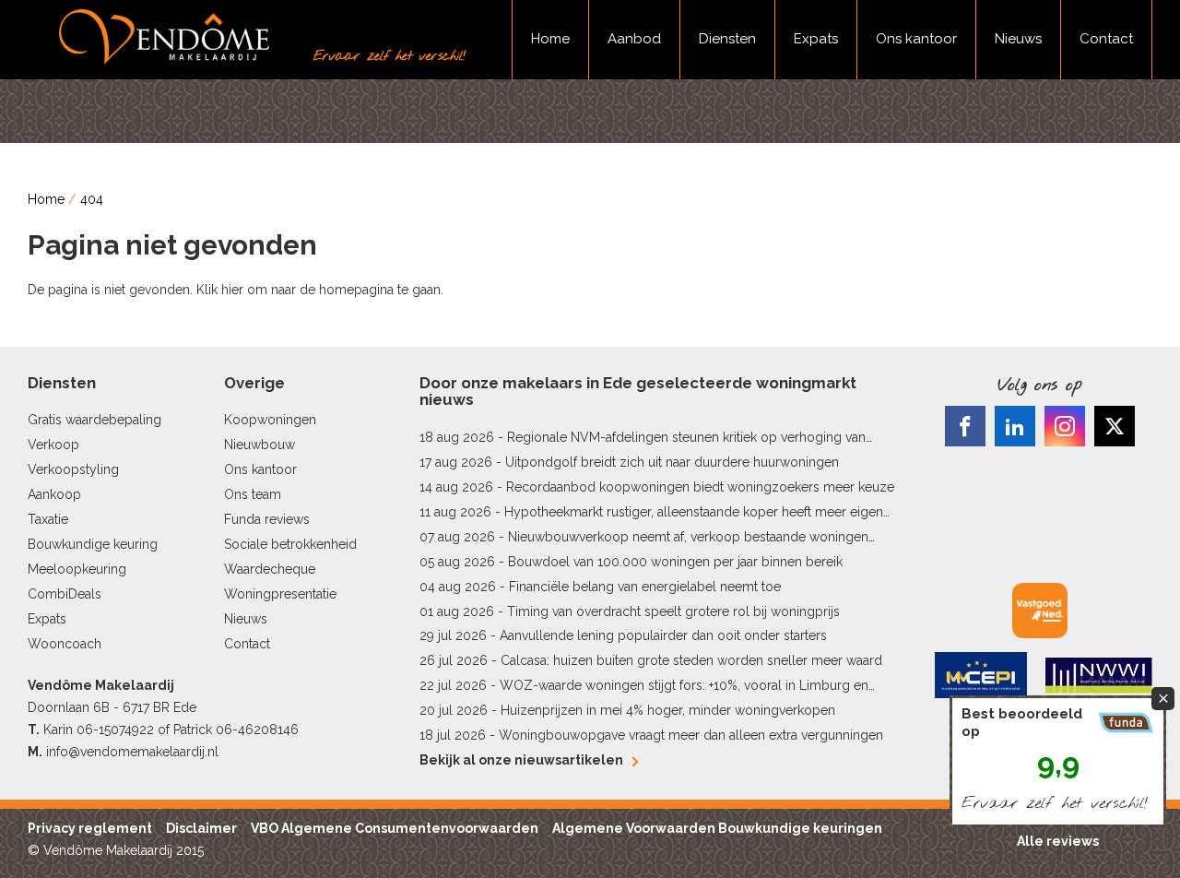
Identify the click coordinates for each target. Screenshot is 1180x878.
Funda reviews (267, 519)
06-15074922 (115, 729)
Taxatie (48, 519)
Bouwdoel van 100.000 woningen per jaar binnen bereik (675, 561)
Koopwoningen (270, 419)
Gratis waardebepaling (94, 419)
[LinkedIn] (1015, 426)
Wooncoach (64, 643)
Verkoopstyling (73, 469)
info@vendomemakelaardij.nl (132, 751)
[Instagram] (1064, 426)
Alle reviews (1058, 841)
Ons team (252, 494)
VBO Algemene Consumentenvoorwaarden (394, 828)
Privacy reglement (90, 828)
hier (232, 289)
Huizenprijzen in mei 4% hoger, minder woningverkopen (668, 710)
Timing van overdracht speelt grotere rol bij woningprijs (673, 611)
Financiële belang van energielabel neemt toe (645, 586)
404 (91, 199)
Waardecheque (269, 569)
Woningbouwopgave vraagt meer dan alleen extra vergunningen (691, 735)
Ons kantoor (916, 38)
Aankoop (54, 494)
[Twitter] (1114, 426)
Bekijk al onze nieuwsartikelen (521, 760)
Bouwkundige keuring (93, 544)
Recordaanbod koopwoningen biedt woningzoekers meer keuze (700, 487)
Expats (816, 38)
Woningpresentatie (280, 594)
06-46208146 (257, 729)
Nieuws (1018, 38)
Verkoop (53, 444)
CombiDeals (64, 594)
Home (550, 38)
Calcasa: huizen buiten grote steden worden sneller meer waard (691, 660)
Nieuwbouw (259, 444)
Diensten (727, 38)
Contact (1106, 38)
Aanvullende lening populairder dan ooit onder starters (663, 635)
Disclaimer (201, 828)
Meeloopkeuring (77, 569)
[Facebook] (965, 426)
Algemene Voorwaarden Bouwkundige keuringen (717, 828)
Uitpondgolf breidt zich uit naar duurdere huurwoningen (672, 462)
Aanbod (634, 38)
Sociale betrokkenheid (290, 544)
